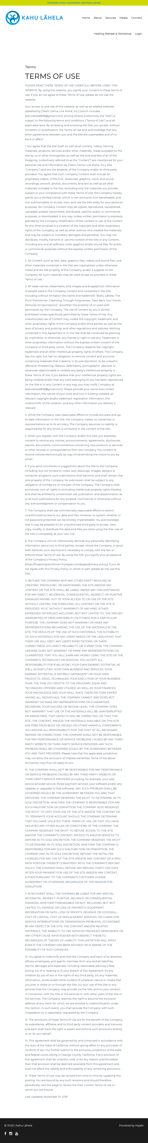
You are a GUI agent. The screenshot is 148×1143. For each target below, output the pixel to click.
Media (124, 17)
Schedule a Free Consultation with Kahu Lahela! (74, 2)
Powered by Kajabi (131, 1125)
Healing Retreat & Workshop (112, 33)
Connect (136, 17)
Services (110, 17)
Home (86, 17)
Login (138, 33)
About (98, 17)
